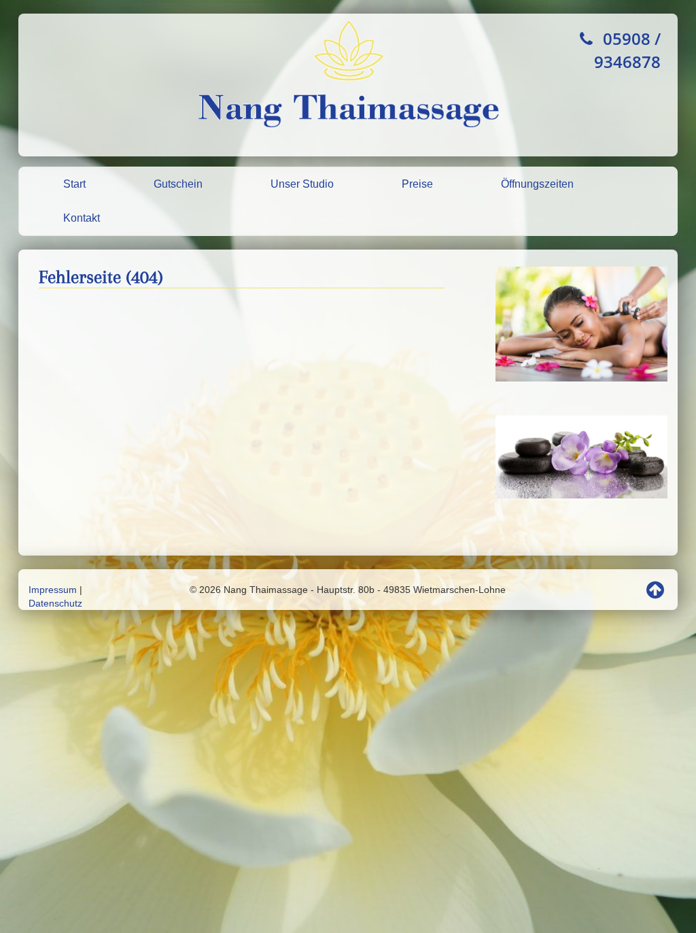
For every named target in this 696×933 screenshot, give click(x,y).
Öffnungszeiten (537, 184)
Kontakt (81, 218)
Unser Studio (302, 184)
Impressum (53, 589)
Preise (417, 184)
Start (74, 184)
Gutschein (178, 184)
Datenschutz (55, 603)
